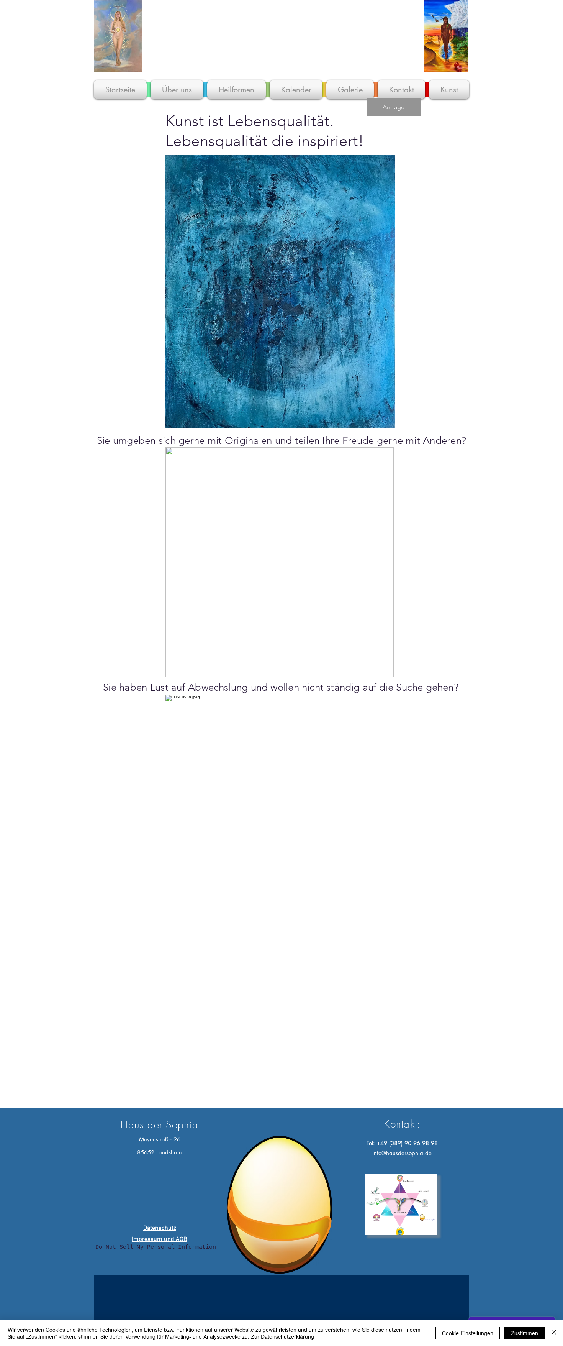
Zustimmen (524, 1333)
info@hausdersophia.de (402, 1153)
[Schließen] (553, 1333)
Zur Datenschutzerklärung (282, 1336)
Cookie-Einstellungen (467, 1333)
